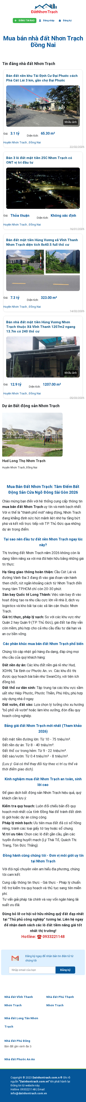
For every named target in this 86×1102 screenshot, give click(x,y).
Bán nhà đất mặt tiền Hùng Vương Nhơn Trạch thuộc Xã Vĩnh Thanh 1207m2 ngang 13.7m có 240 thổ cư (40, 326)
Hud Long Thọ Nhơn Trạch (23, 461)
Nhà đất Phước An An (19, 1059)
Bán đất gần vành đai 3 (17, 1046)
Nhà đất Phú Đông (17, 1040)
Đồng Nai (35, 142)
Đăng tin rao (26, 20)
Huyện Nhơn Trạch (15, 142)
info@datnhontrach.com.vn (29, 1093)
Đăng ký (66, 20)
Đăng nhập (48, 20)
